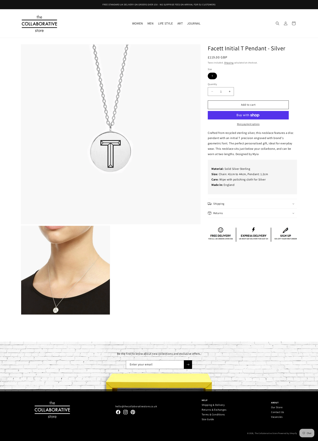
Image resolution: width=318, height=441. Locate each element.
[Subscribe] (188, 364)
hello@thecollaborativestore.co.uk (136, 406)
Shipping (229, 62)
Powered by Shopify (287, 433)
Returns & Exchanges (214, 409)
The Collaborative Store (266, 433)
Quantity (212, 84)
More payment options (248, 124)
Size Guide (208, 419)
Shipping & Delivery (213, 405)
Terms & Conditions (213, 414)
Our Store (276, 407)
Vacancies (276, 417)
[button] (137, 23)
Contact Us (277, 412)
